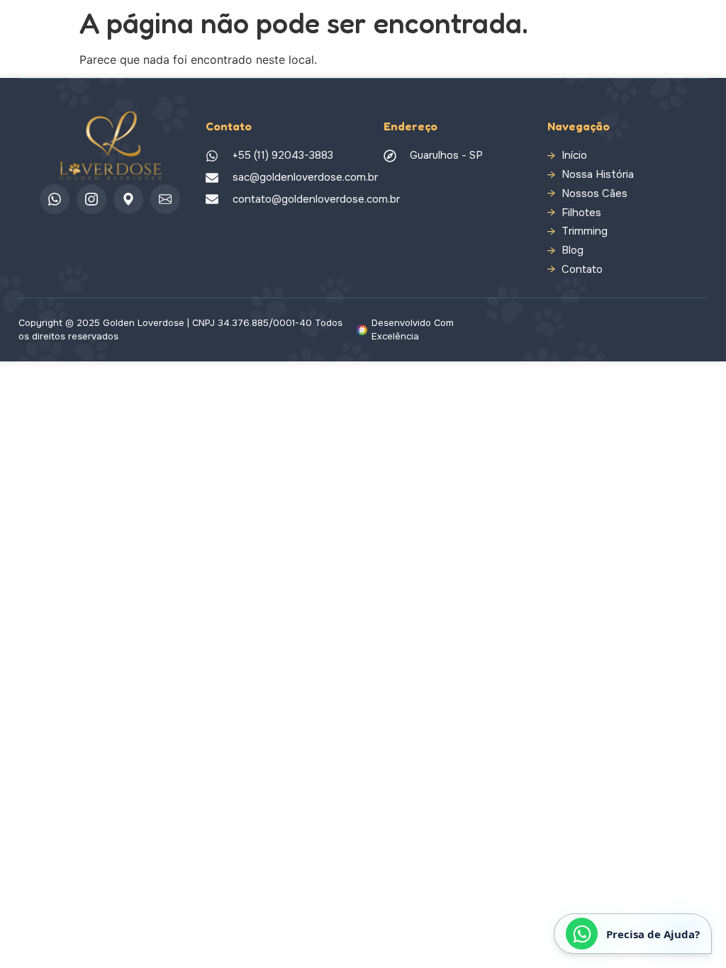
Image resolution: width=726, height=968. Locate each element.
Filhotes (581, 213)
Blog (572, 250)
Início (574, 155)
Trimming (585, 231)
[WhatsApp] (54, 199)
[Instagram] (91, 199)
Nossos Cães (594, 194)
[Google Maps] (128, 199)
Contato (582, 269)
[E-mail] (165, 199)
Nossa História (598, 174)
